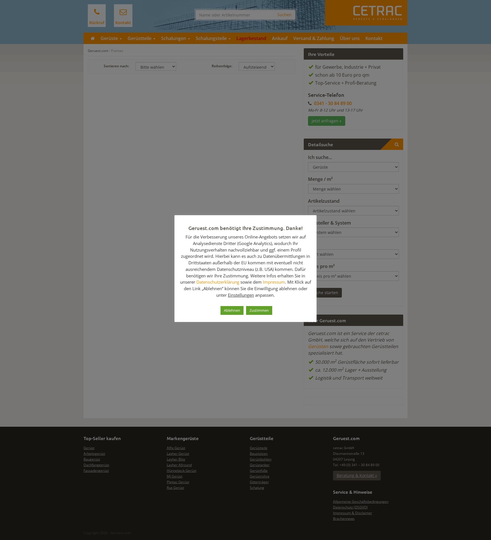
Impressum (274, 282)
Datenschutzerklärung (217, 282)
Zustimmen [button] (259, 310)
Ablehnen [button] (232, 310)
